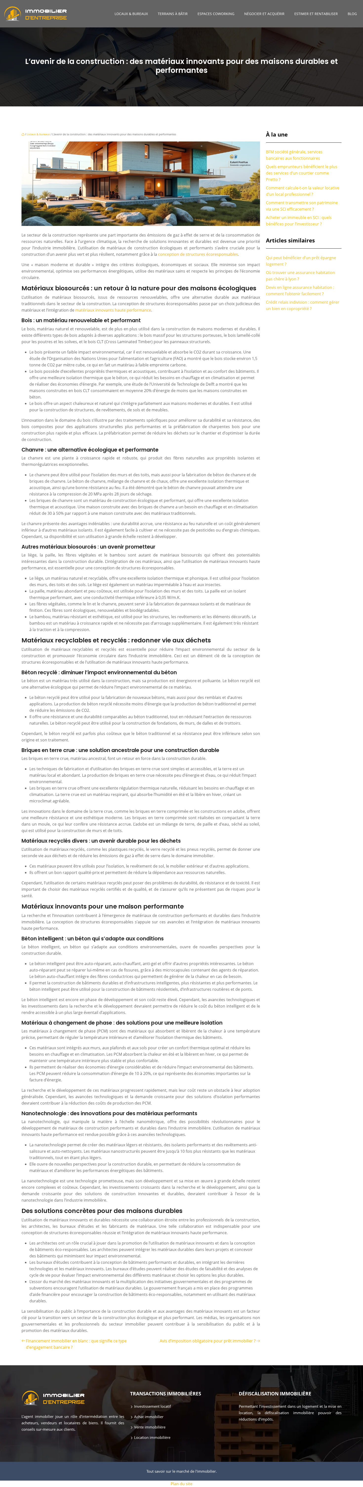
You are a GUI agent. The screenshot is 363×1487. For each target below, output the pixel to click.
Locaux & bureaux (131, 13)
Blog (352, 13)
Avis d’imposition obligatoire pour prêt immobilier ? (208, 1341)
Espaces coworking (216, 13)
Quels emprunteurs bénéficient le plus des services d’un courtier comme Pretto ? (301, 173)
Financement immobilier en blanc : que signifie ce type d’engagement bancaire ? (76, 1344)
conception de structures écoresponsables (198, 254)
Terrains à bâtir (173, 13)
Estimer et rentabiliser (316, 13)
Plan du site (181, 1484)
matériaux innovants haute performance (113, 310)
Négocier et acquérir (264, 13)
